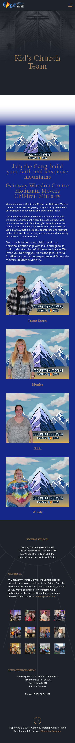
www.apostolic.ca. (46, 596)
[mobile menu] (70, 5)
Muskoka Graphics (51, 731)
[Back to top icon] (37, 720)
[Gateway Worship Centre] (13, 5)
